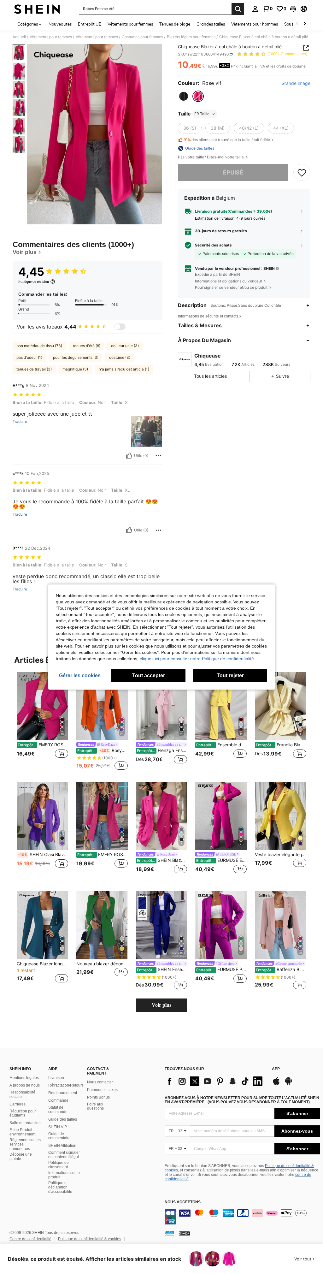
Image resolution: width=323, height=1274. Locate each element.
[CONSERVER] (301, 172)
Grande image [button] (295, 83)
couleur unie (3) (125, 345)
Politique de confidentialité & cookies (89, 1239)
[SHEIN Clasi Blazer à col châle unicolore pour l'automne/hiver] (42, 816)
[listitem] (42, 722)
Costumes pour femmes (142, 37)
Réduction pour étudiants (22, 1113)
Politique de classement (58, 1164)
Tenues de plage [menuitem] (174, 24)
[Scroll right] (304, 24)
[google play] (288, 1084)
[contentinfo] (242, 1216)
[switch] (120, 326)
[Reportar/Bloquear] (158, 455)
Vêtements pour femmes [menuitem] (130, 24)
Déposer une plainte (20, 1156)
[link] (267, 8)
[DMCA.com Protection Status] (184, 1233)
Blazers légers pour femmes (191, 37)
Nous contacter (100, 1082)
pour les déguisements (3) (75, 357)
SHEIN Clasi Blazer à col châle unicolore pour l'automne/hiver (43, 854)
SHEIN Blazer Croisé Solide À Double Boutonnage (162, 860)
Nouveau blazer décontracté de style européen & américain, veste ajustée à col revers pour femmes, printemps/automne (102, 963)
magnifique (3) (75, 369)
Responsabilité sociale (22, 1094)
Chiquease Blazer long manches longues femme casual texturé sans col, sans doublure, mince (42, 963)
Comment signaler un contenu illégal (64, 1154)
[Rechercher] (238, 9)
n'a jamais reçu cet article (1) (124, 369)
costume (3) (119, 357)
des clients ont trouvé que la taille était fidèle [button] (227, 139)
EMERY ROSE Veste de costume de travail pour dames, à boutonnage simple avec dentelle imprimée (102, 854)
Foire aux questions (95, 1106)
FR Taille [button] (201, 113)
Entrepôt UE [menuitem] (89, 24)
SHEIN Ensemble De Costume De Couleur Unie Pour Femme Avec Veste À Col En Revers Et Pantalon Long (162, 969)
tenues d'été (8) (86, 345)
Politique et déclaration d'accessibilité (60, 1187)
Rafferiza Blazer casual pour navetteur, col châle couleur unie (281, 969)
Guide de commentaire (59, 1136)
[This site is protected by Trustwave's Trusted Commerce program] (169, 1233)
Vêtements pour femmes (51, 37)
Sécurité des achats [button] (213, 245)
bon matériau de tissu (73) (39, 345)
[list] (215, 1081)
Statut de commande (58, 1109)
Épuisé (233, 172)
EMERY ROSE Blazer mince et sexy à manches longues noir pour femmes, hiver (43, 744)
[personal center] (255, 9)
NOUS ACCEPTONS (183, 1202)
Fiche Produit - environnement (22, 1132)
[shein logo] (37, 9)
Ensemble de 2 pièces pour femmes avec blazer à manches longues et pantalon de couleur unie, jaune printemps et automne (221, 744)
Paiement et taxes (102, 1089)
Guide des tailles (62, 1119)
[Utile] (129, 455)
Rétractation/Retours (66, 1085)
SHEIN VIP (57, 1127)
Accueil (19, 37)
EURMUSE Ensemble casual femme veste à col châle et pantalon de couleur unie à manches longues (221, 860)
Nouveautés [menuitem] (60, 24)
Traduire (20, 421)
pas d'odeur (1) (29, 357)
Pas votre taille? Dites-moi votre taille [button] (211, 157)
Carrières (17, 1104)
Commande (58, 1100)
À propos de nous (24, 1085)
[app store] (276, 1084)
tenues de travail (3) (34, 369)
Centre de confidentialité (30, 1239)
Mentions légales (24, 1077)
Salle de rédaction (25, 1123)
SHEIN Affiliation (62, 1145)
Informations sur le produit (64, 1174)
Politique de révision (33, 281)
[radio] (183, 96)
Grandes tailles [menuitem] (211, 24)
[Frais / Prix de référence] (203, 66)
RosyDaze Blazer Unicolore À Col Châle (102, 750)
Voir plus (161, 1005)
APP (276, 1069)
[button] (293, 9)
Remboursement (62, 1093)
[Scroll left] (297, 24)
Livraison (56, 1077)
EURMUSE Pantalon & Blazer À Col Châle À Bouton (221, 969)
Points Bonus (98, 1097)
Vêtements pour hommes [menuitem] (254, 24)
